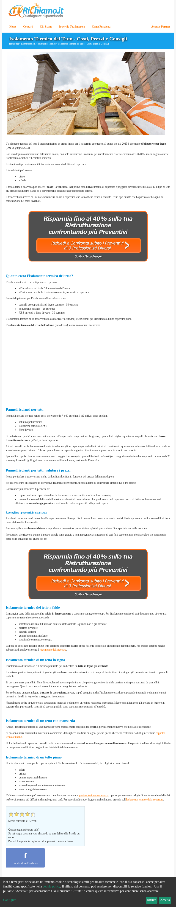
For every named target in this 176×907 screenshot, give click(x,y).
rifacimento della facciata (53, 649)
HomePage (14, 43)
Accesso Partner (160, 26)
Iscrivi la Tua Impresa (72, 26)
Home (12, 26)
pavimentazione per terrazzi (93, 795)
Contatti (28, 26)
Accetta (165, 900)
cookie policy (51, 886)
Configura (9, 900)
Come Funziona (101, 26)
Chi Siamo (46, 26)
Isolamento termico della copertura (144, 799)
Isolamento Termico (47, 43)
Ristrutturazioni (28, 43)
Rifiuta (151, 900)
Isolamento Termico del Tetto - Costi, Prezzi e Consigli (83, 43)
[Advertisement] (88, 365)
